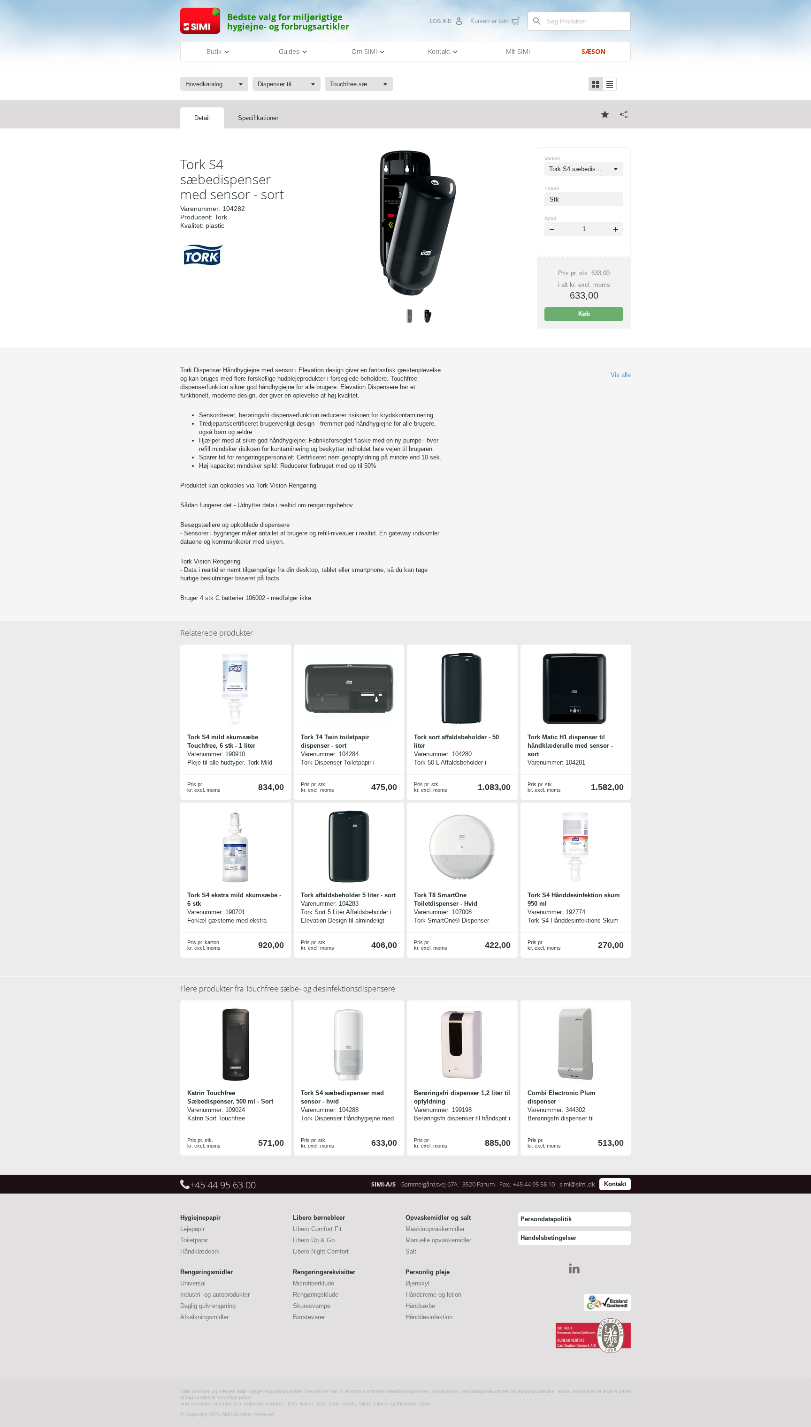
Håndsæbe (420, 1305)
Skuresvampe (311, 1305)
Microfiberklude (313, 1283)
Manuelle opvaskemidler (438, 1240)
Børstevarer (309, 1317)
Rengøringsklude (315, 1294)
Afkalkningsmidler (204, 1317)
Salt (411, 1251)
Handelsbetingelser (548, 1237)
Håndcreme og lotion (433, 1294)
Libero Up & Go (314, 1240)
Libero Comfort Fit (317, 1228)
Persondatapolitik (546, 1219)
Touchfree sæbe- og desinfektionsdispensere (287, 989)
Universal (193, 1283)
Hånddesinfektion (429, 1317)
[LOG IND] (458, 21)
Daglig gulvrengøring (208, 1305)
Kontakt (615, 1183)
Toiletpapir (194, 1240)
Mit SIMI (518, 51)
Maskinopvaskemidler (435, 1228)
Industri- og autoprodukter (215, 1294)
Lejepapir (192, 1228)
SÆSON (593, 51)
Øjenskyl (417, 1283)
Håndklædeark (200, 1251)
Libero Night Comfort (321, 1251)
